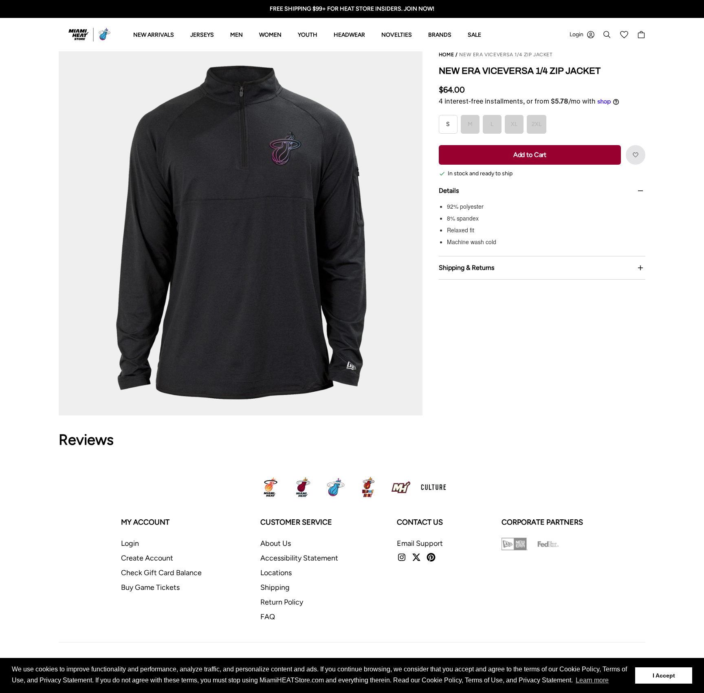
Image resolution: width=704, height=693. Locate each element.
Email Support (420, 543)
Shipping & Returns (466, 267)
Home (446, 54)
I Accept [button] (664, 675)
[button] (635, 155)
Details (449, 190)
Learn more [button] (592, 680)
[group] (240, 233)
